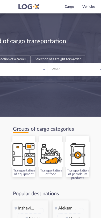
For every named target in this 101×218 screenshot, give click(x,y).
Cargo (69, 7)
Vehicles (88, 7)
